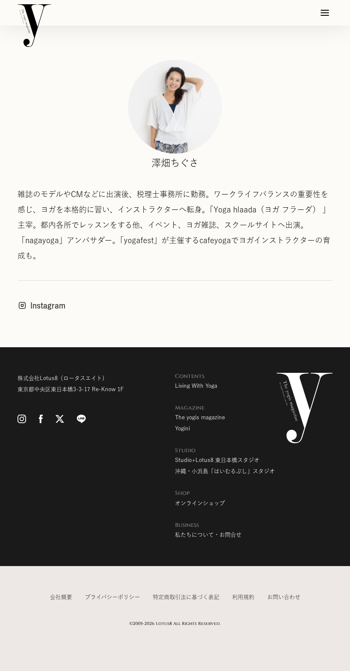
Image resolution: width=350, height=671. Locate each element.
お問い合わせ (283, 597)
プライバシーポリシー (112, 597)
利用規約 (243, 597)
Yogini (182, 428)
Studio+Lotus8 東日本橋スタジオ (217, 460)
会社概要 (61, 597)
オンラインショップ (200, 503)
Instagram (48, 305)
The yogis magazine (200, 417)
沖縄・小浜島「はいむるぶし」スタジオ (225, 471)
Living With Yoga (196, 386)
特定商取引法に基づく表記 (186, 597)
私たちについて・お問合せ (208, 534)
